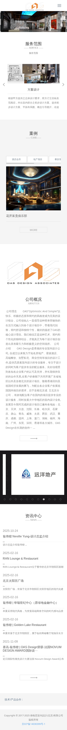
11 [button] (61, 500)
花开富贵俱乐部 (16, 215)
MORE (33, 230)
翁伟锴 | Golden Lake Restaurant (24, 624)
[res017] (33, 5)
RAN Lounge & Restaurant (20, 558)
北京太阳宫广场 (13, 580)
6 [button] (40, 29)
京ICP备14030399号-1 (33, 724)
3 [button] (27, 29)
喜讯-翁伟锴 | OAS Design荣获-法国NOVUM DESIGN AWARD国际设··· (32, 649)
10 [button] (56, 500)
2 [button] (22, 29)
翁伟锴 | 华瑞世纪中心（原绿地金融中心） (31, 602)
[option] (33, 21)
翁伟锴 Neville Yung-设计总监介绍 (25, 536)
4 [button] (31, 29)
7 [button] (45, 29)
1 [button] (18, 29)
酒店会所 (16, 159)
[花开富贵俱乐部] (33, 188)
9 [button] (50, 500)
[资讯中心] (33, 677)
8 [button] (49, 29)
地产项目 (37, 159)
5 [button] (36, 29)
